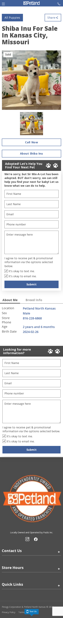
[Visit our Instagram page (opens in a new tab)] (27, 539)
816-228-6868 (32, 318)
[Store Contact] (58, 3)
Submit (31, 284)
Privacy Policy (8, 612)
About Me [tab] (10, 300)
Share (51, 17)
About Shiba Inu (31, 153)
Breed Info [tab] (34, 300)
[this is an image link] (31, 498)
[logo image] (31, 3)
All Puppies (12, 17)
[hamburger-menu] (3, 3)
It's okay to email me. (22, 276)
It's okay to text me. (21, 271)
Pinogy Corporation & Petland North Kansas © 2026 (28, 606)
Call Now (31, 142)
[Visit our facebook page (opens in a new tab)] (36, 539)
